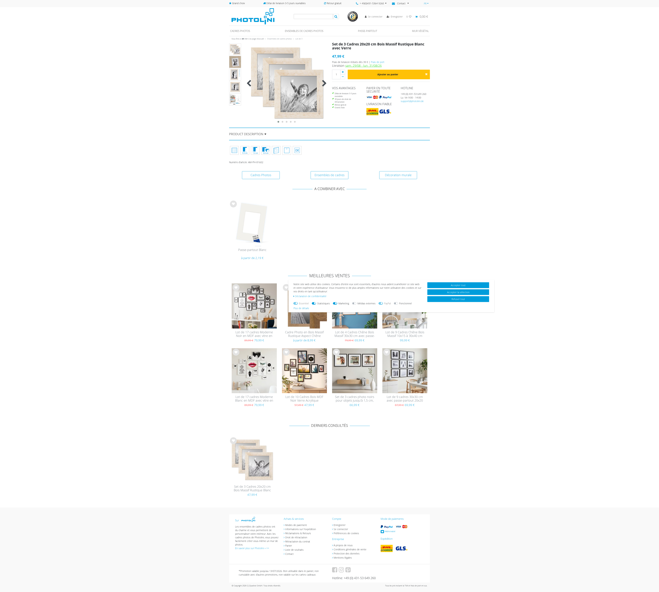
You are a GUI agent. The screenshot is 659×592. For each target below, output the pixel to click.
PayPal (387, 303)
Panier (288, 545)
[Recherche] (336, 16)
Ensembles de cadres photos (304, 31)
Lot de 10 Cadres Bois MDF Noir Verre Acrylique (304, 398)
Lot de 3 (298, 38)
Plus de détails (301, 308)
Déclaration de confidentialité (310, 296)
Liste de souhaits (233, 206)
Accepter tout (458, 285)
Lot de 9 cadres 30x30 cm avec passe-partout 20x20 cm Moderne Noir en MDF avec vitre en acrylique (404, 399)
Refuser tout (458, 299)
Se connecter (341, 529)
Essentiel (304, 303)
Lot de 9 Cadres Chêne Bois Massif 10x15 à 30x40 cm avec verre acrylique (404, 334)
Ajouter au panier (387, 74)
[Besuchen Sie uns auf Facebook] (335, 571)
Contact (289, 553)
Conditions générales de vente (350, 549)
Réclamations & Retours (298, 533)
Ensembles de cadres (329, 175)
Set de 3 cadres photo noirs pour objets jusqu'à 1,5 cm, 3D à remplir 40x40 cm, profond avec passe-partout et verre (354, 399)
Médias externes (366, 303)
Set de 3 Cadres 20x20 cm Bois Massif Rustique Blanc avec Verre (252, 488)
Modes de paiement (296, 525)
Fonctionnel (405, 303)
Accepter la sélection (458, 292)
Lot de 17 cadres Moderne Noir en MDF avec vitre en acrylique (254, 334)
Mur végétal (420, 31)
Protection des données (347, 553)
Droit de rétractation (296, 537)
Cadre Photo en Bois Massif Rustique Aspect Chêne (304, 334)
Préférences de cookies (346, 533)
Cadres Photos (261, 175)
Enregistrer (339, 525)
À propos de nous (343, 545)
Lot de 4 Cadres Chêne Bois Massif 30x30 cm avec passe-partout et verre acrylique (354, 334)
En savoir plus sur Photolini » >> (252, 548)
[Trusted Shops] (353, 16)
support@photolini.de (412, 101)
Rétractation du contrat (297, 541)
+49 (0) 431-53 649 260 (413, 94)
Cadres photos (240, 31)
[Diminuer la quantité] (342, 76)
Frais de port (377, 62)
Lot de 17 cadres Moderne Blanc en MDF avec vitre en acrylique (254, 399)
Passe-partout (367, 31)
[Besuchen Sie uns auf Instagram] (342, 571)
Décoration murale (398, 175)
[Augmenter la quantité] (342, 72)
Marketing (343, 303)
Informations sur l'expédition (300, 529)
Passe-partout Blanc (252, 250)
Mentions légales (343, 557)
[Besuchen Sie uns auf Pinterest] (348, 571)
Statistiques (323, 303)
